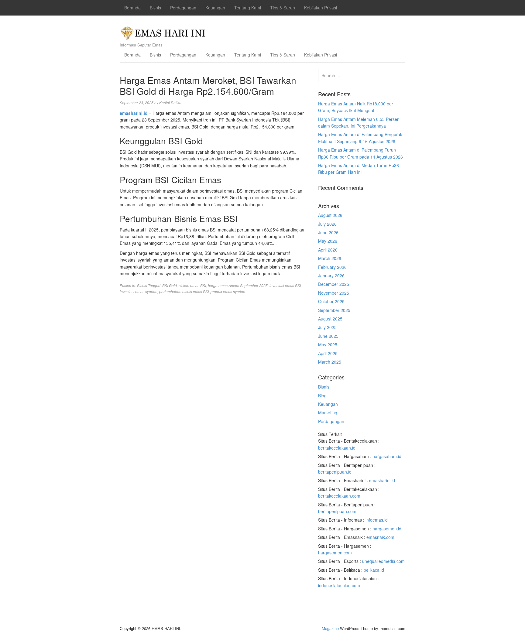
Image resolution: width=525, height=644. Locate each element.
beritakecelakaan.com (339, 496)
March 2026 (329, 258)
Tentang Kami (247, 8)
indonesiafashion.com (339, 585)
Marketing (327, 412)
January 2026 (331, 275)
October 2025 (331, 301)
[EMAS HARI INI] (163, 31)
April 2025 (328, 353)
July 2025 (327, 327)
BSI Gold (169, 285)
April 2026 (328, 250)
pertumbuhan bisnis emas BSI (184, 291)
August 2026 (330, 215)
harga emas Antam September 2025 (238, 285)
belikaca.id (374, 570)
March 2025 (329, 362)
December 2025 (333, 284)
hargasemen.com (335, 553)
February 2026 (332, 267)
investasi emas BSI (285, 285)
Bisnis (155, 8)
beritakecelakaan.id (336, 448)
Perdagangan (183, 8)
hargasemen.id (386, 529)
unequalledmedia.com (383, 561)
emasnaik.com (380, 537)
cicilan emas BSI (192, 285)
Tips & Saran (282, 8)
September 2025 (334, 310)
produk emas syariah (228, 291)
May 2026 (327, 241)
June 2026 (328, 232)
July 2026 (327, 224)
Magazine (330, 628)
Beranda (132, 8)
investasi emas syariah (138, 291)
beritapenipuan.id (335, 472)
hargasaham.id (386, 456)
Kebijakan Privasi (320, 8)
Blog (322, 395)
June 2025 (328, 336)
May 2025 (327, 344)
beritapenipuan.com (337, 511)
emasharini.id (382, 480)
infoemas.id (376, 520)
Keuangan (215, 8)
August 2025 (330, 319)
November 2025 (333, 293)
